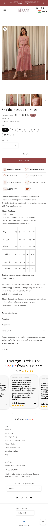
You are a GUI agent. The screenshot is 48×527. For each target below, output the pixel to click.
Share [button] (6, 349)
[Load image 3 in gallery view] (36, 100)
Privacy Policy (10, 444)
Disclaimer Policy (11, 451)
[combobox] (42, 11)
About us (8, 429)
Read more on (24, 419)
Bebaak (26, 526)
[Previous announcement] (4, 3)
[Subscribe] (38, 489)
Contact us (9, 433)
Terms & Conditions (12, 447)
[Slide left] (2, 100)
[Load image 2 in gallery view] (24, 100)
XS (5, 129)
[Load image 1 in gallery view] (11, 100)
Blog (6, 454)
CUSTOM (7, 135)
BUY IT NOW (24, 160)
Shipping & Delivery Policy (15, 440)
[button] (4, 9)
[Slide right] (45, 100)
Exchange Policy (11, 436)
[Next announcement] (43, 3)
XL (35, 129)
